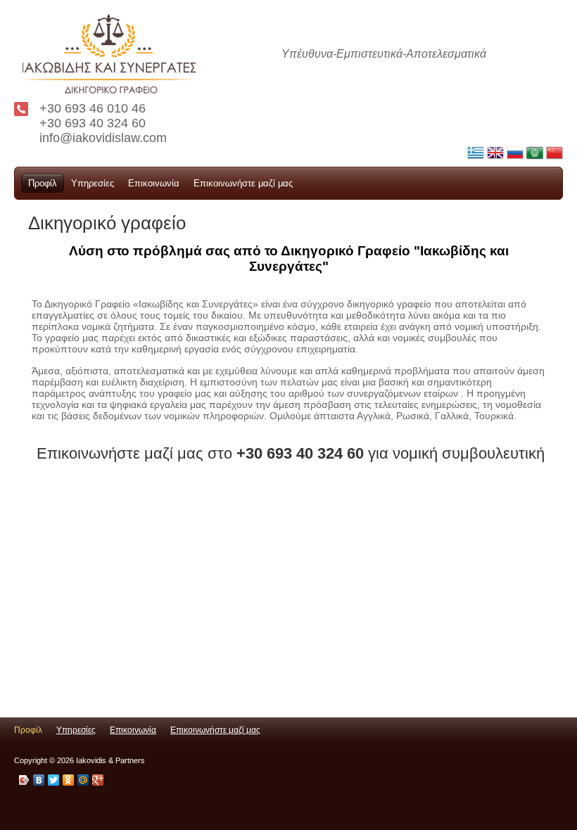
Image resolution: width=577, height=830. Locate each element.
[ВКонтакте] (39, 780)
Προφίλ (42, 183)
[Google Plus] (98, 780)
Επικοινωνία (153, 183)
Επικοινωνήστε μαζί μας (243, 183)
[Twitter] (53, 780)
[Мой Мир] (83, 780)
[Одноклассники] (68, 780)
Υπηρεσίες (92, 183)
